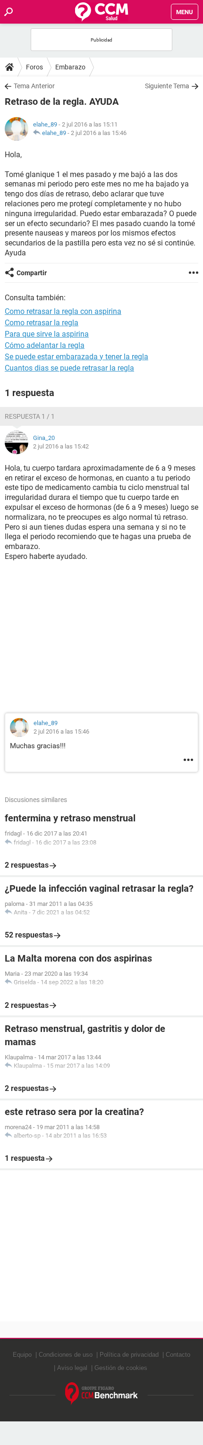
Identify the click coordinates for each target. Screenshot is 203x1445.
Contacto (178, 1354)
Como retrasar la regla (41, 322)
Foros (34, 67)
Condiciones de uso (66, 1354)
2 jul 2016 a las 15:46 (99, 132)
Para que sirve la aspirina (47, 334)
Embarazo (70, 67)
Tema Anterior (34, 86)
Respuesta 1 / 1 (30, 416)
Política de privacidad (129, 1354)
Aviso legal (72, 1367)
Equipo (22, 1354)
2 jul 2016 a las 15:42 (61, 446)
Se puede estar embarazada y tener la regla (76, 356)
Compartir (32, 273)
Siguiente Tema (167, 86)
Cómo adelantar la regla (45, 345)
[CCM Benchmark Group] (102, 1393)
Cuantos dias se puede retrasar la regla (69, 367)
